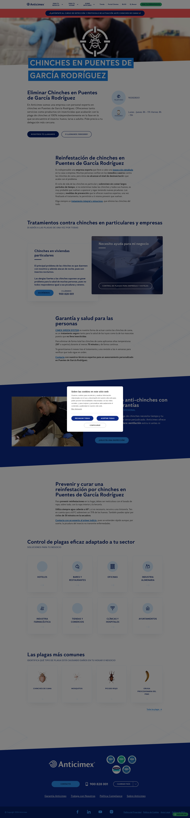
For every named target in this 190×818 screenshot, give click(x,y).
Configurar (95, 425)
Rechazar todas (82, 418)
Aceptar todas (107, 418)
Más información (76, 409)
